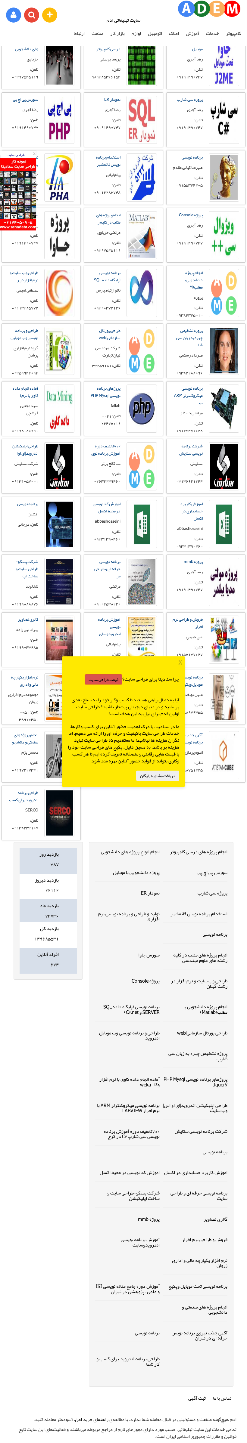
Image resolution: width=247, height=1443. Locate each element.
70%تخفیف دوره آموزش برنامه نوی (105, 449)
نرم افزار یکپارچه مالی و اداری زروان (199, 1263)
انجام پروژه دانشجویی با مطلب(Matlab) (205, 1009)
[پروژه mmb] (224, 582)
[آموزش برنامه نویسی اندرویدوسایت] (142, 640)
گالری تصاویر (28, 619)
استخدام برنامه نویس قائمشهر (108, 160)
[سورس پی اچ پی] (59, 120)
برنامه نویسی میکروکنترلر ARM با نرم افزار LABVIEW (128, 1108)
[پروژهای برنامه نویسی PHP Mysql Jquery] (142, 409)
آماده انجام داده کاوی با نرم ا (25, 392)
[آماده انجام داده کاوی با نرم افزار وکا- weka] (59, 409)
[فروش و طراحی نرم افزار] (224, 640)
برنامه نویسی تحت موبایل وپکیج (188, 680)
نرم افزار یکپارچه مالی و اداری (24, 680)
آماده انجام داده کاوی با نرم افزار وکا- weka (129, 1081)
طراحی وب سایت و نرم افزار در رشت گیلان (199, 983)
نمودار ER (112, 99)
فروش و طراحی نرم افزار (188, 623)
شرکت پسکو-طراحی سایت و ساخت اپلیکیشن (133, 1195)
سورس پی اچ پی (25, 99)
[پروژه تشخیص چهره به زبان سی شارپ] (224, 351)
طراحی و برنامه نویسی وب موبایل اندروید (129, 1035)
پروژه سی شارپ (190, 99)
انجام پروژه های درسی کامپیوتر (198, 852)
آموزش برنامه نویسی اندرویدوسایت (140, 1242)
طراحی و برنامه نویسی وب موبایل (24, 334)
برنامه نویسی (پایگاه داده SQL (107, 276)
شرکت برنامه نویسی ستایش (191, 449)
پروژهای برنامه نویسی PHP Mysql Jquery (195, 1081)
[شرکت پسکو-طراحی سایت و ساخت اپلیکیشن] (59, 582)
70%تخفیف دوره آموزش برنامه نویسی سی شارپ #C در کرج (132, 1134)
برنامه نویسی (192, 157)
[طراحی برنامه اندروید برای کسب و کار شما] (59, 813)
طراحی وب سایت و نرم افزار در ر (24, 276)
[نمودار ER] (142, 120)
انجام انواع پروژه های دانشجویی (130, 852)
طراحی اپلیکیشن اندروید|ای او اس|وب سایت (195, 1108)
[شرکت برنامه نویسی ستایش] (224, 466)
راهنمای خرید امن (91, 1419)
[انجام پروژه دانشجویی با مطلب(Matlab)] (224, 293)
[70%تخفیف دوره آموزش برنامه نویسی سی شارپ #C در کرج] (142, 466)
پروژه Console (191, 215)
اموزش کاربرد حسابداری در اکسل (191, 510)
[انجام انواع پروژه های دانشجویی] (59, 62)
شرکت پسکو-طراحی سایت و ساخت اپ (27, 568)
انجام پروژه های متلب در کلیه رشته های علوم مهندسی (200, 957)
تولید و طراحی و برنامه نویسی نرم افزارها (129, 916)
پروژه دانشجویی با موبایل (136, 872)
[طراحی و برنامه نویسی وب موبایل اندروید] (59, 351)
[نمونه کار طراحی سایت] (18, 229)
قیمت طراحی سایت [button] (103, 679)
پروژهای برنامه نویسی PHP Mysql (105, 392)
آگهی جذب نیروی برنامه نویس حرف (188, 738)
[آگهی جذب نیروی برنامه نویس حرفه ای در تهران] (224, 755)
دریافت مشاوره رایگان (157, 775)
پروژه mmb (193, 561)
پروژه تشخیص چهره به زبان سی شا (189, 337)
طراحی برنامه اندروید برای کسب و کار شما (128, 1361)
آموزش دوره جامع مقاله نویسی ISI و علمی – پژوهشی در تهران (128, 1288)
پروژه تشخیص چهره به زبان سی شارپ (197, 1056)
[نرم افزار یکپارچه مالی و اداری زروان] (59, 697)
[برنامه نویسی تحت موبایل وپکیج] (224, 697)
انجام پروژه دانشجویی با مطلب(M (193, 279)
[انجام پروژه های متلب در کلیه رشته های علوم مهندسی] (142, 235)
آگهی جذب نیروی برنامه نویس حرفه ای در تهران (199, 1335)
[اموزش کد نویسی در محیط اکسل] (142, 524)
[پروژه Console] (224, 235)
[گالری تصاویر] (59, 640)
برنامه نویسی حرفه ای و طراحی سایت (198, 1195)
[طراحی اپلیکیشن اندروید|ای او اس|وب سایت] (59, 466)
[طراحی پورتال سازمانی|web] (142, 351)
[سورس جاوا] (59, 235)
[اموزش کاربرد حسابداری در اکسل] (224, 524)
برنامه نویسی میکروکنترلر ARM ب (188, 395)
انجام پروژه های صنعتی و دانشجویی (204, 1309)
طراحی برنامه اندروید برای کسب (23, 796)
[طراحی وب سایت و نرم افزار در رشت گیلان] (59, 293)
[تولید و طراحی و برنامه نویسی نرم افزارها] (59, 177)
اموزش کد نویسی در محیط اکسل (106, 507)
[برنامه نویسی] (224, 177)
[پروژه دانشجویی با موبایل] (224, 62)
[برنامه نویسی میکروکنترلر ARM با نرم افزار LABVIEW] (224, 409)
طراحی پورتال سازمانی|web (109, 334)
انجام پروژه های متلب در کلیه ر (108, 218)
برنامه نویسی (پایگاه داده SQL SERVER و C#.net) (131, 1009)
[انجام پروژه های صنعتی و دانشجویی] (59, 755)
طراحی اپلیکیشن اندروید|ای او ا (25, 449)
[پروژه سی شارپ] (224, 120)
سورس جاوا (149, 955)
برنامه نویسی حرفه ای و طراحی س (107, 568)
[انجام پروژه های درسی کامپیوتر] (142, 62)
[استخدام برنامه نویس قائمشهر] (142, 177)
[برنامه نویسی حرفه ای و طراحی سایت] (142, 582)
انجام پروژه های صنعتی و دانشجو (25, 738)
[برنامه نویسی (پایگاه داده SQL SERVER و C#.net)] (142, 293)
